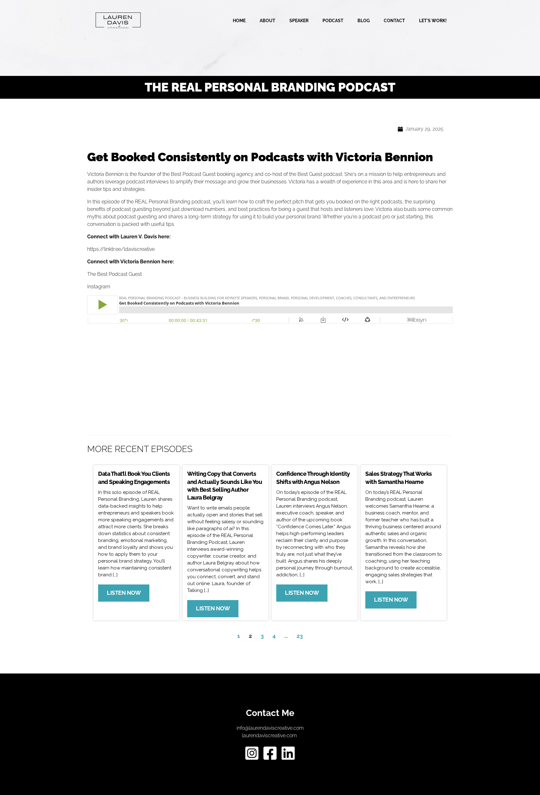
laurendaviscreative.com (270, 735)
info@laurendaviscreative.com (270, 728)
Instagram (98, 287)
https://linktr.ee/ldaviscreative (121, 249)
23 (300, 636)
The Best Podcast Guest (114, 274)
